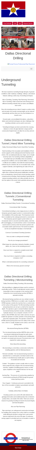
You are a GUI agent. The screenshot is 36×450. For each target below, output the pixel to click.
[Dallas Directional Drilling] (18, 438)
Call (15, 23)
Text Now (18, 448)
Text (20, 23)
